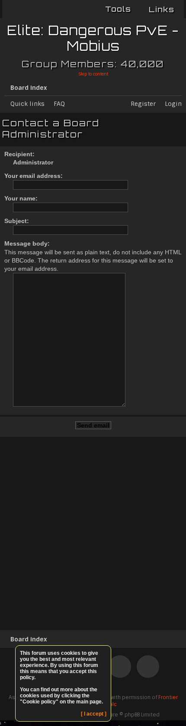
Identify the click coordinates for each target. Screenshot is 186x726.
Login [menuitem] (173, 104)
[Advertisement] (93, 532)
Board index (28, 88)
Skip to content (93, 74)
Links (161, 9)
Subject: (16, 220)
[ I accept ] (93, 714)
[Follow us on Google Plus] (148, 668)
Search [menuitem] (178, 86)
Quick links (27, 104)
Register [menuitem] (143, 104)
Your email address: (33, 175)
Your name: (21, 198)
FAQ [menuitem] (59, 104)
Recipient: (19, 154)
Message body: (27, 243)
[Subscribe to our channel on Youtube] (120, 668)
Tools (118, 8)
